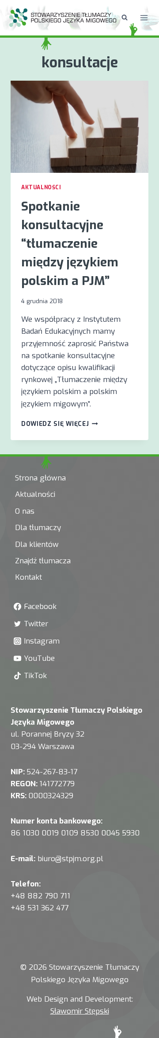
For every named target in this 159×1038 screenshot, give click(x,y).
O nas (24, 511)
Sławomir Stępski (79, 1011)
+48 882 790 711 (40, 896)
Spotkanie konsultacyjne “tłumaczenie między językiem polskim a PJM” (69, 243)
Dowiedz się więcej (59, 424)
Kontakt (28, 577)
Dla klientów (37, 544)
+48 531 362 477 (39, 908)
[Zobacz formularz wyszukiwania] (124, 18)
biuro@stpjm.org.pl (70, 859)
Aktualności (41, 187)
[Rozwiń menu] (144, 17)
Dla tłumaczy (38, 528)
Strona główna (40, 478)
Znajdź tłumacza (43, 561)
